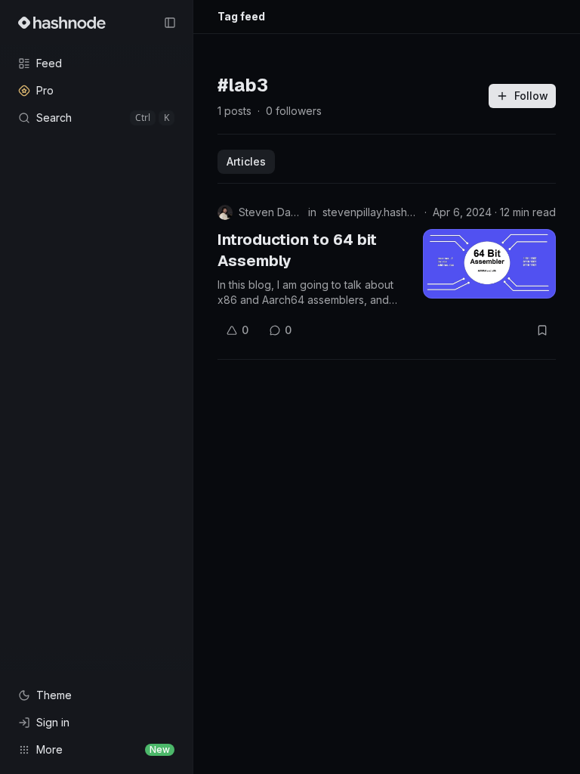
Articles (246, 161)
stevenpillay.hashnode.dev (370, 212)
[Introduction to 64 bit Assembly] (489, 264)
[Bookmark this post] (542, 330)
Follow (531, 95)
